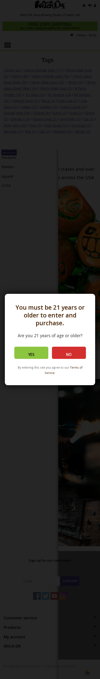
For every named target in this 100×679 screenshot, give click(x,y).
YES (31, 354)
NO (69, 354)
